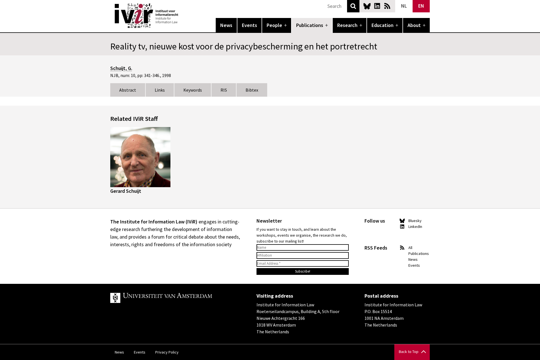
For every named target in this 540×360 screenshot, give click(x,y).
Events (249, 25)
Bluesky (367, 6)
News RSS (387, 6)
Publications (309, 25)
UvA (175, 298)
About (414, 25)
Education (382, 25)
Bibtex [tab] (252, 90)
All (410, 247)
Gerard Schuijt (125, 191)
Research (347, 25)
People (274, 25)
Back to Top (408, 351)
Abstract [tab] (127, 90)
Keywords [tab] (192, 90)
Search (353, 6)
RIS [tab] (223, 90)
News (226, 25)
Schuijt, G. (121, 68)
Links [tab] (160, 90)
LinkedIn (377, 6)
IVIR (182, 15)
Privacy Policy (167, 352)
